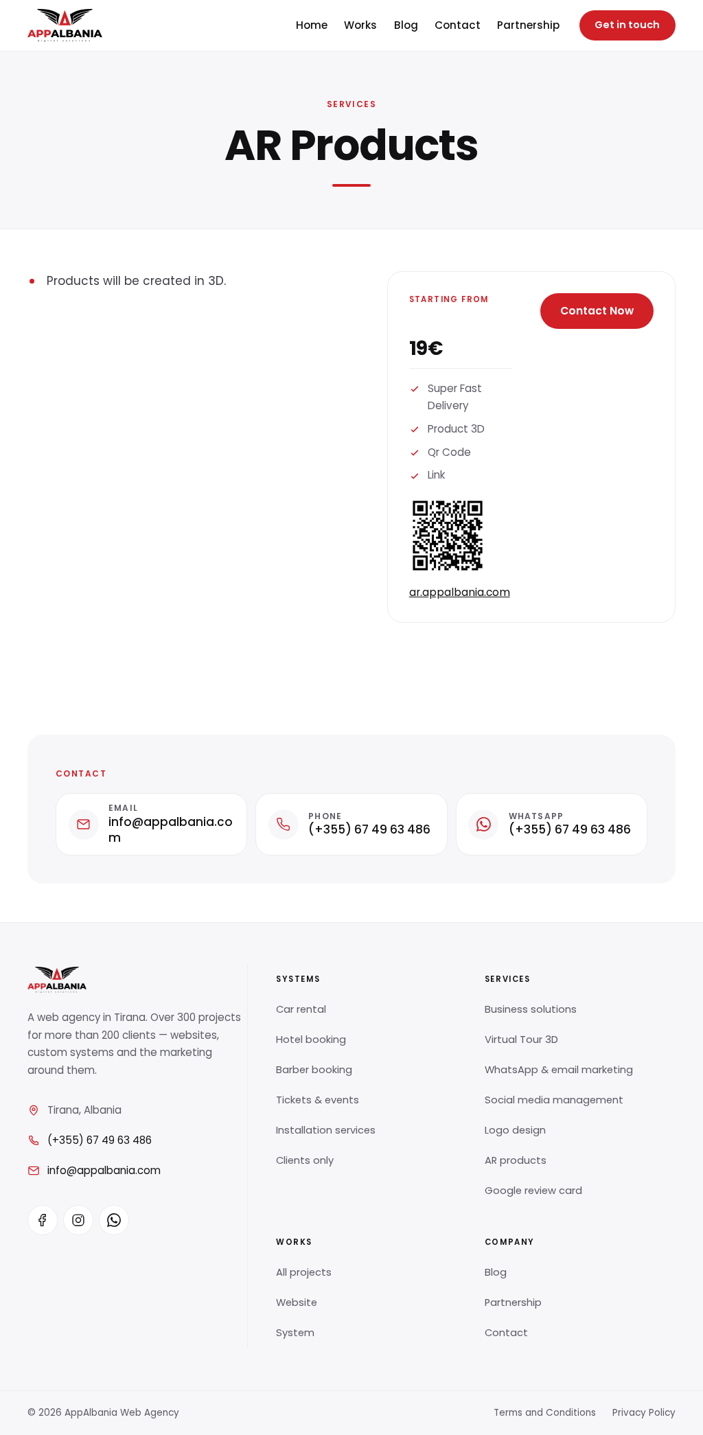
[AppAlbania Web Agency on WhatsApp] (114, 1220)
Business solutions (531, 1009)
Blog (406, 25)
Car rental (301, 1009)
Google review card (533, 1190)
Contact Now (597, 310)
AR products (515, 1160)
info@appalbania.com (104, 1170)
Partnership (528, 25)
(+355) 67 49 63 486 (99, 1140)
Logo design (515, 1130)
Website (296, 1302)
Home (311, 25)
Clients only (305, 1160)
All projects (304, 1272)
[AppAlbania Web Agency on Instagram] (78, 1220)
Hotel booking (311, 1039)
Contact (458, 25)
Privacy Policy (644, 1412)
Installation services (326, 1130)
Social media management (554, 1100)
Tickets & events (317, 1100)
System (295, 1333)
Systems (298, 979)
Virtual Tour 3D (521, 1039)
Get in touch (627, 25)
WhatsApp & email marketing (559, 1070)
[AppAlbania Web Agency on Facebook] (42, 1220)
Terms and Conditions (545, 1412)
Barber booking (314, 1070)
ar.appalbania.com (459, 592)
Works (360, 25)
